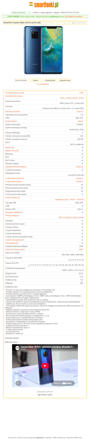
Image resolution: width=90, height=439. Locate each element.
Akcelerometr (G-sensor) (14, 224)
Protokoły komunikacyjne (15, 268)
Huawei (56, 12)
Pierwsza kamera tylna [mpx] (16, 188)
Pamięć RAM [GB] (12, 133)
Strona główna (46, 12)
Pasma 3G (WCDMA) (13, 258)
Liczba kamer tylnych (13, 181)
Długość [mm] (10, 273)
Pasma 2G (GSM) (12, 253)
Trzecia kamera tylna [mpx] (15, 194)
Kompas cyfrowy (11, 227)
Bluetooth (9, 154)
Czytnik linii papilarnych (14, 240)
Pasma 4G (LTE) (11, 263)
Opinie (35, 80)
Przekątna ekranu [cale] (14, 93)
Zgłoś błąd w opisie (45, 395)
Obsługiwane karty (12, 173)
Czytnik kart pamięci (13, 170)
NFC (7, 157)
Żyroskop (9, 221)
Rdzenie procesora (12, 112)
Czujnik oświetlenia (13, 230)
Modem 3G (9, 148)
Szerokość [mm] (11, 277)
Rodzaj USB (10, 209)
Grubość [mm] (10, 280)
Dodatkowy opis (11, 287)
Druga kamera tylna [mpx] (15, 191)
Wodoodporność (11, 243)
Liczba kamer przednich (14, 178)
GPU (7, 118)
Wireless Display (12, 164)
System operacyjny (12, 124)
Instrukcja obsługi (12, 338)
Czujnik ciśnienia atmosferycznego (19, 237)
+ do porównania (42, 84)
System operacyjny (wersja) (16, 128)
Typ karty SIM (10, 203)
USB (7, 206)
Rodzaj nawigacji (12, 215)
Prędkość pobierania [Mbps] (16, 246)
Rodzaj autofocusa (12, 197)
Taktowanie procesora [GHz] (16, 115)
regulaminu (40, 437)
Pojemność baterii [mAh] (14, 249)
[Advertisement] (45, 417)
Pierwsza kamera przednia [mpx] (18, 185)
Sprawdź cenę (65, 80)
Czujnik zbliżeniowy (13, 233)
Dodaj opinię (50, 80)
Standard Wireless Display (15, 167)
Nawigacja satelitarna (13, 212)
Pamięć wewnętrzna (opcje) (16, 139)
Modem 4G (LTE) (12, 151)
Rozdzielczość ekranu (14, 96)
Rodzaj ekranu (11, 121)
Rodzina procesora (12, 101)
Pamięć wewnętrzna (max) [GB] (17, 136)
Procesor (9, 106)
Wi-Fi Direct (10, 160)
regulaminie (54, 16)
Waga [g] (8, 283)
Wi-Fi (7, 142)
